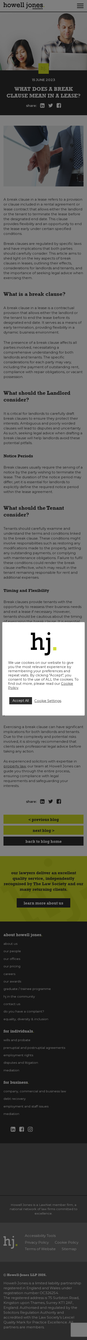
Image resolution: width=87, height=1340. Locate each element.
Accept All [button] (21, 701)
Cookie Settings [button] (47, 701)
